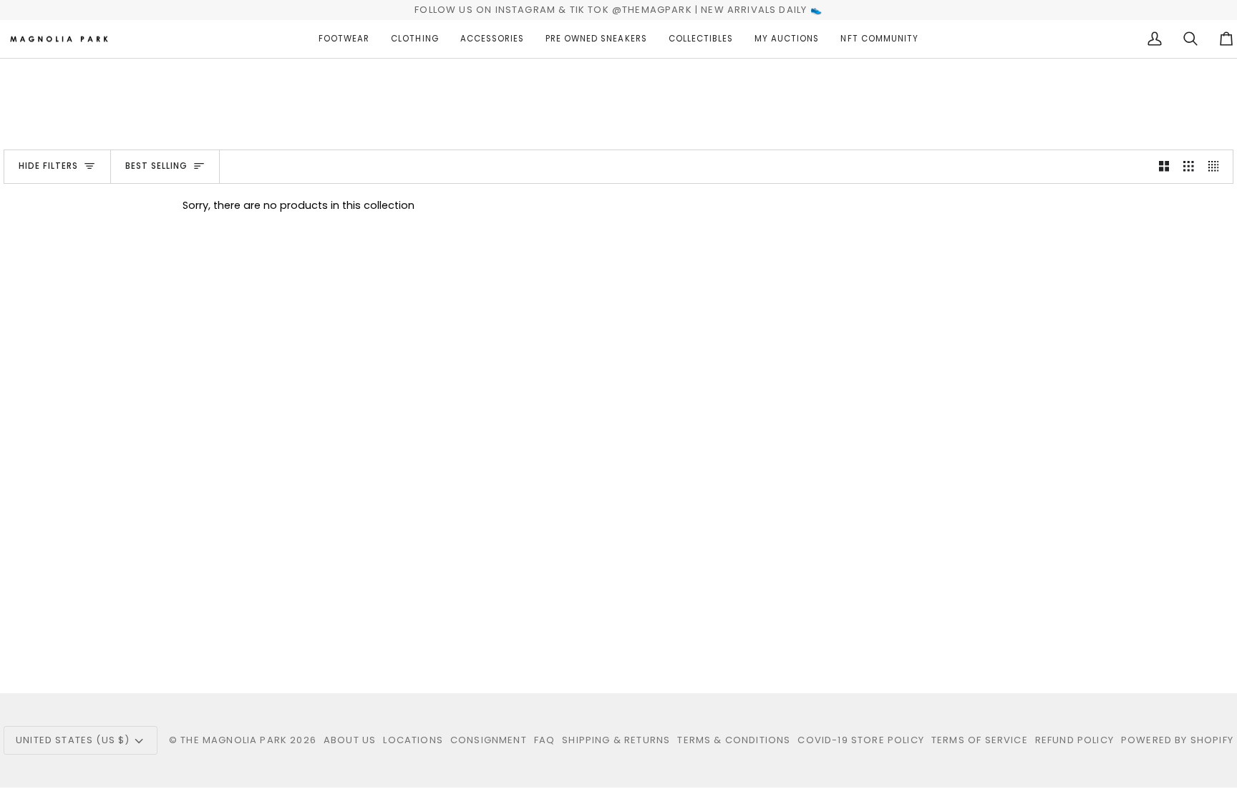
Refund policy (1074, 740)
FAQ (545, 740)
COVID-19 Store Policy (860, 740)
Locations (413, 740)
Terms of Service (979, 740)
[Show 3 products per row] (1188, 166)
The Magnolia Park (233, 740)
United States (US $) (73, 740)
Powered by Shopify (1177, 740)
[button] (344, 39)
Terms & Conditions (733, 740)
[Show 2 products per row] (1164, 166)
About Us (350, 740)
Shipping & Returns (616, 740)
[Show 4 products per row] (1217, 166)
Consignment (488, 740)
